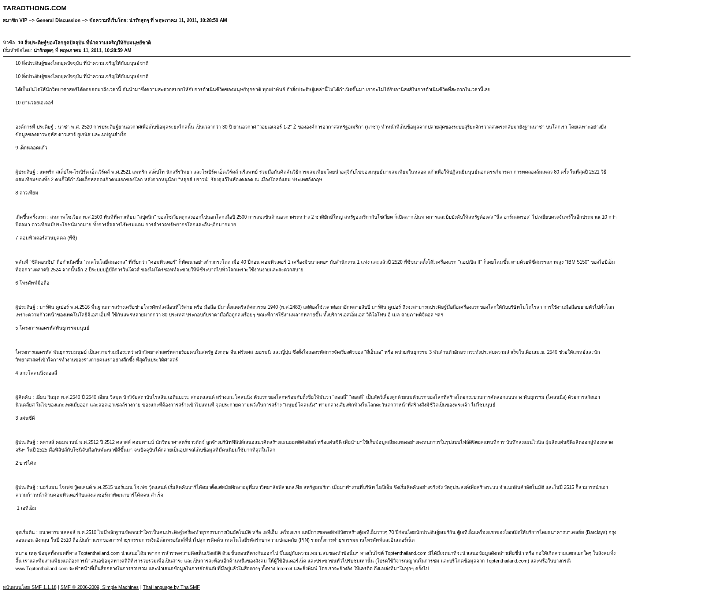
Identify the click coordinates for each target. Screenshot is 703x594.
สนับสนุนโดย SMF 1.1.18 (29, 587)
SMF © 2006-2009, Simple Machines (99, 587)
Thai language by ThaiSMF (171, 587)
